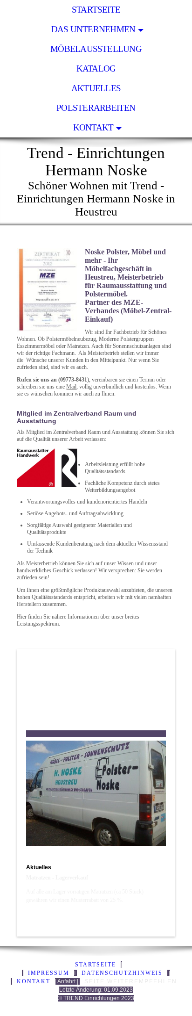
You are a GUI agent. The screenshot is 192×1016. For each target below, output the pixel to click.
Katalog (96, 68)
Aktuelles (96, 88)
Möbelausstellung (96, 49)
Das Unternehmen (93, 29)
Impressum (48, 973)
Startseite (96, 9)
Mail (71, 386)
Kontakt (93, 127)
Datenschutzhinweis (122, 973)
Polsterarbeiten (95, 108)
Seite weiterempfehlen (130, 981)
